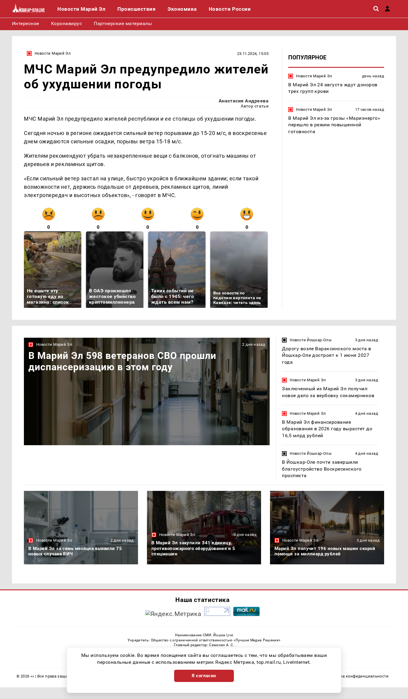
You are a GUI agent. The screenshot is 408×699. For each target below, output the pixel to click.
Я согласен (204, 675)
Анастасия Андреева (244, 101)
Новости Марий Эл (53, 53)
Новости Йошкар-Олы (311, 340)
